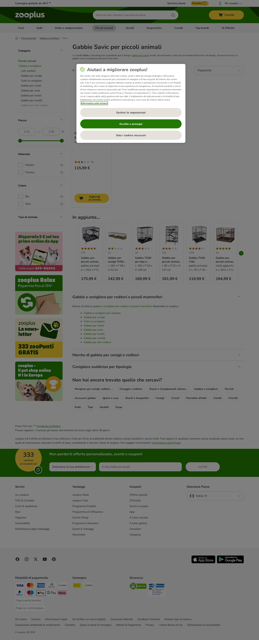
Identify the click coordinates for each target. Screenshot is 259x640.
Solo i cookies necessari (131, 135)
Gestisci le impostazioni (131, 112)
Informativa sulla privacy (94, 103)
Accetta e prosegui (130, 124)
